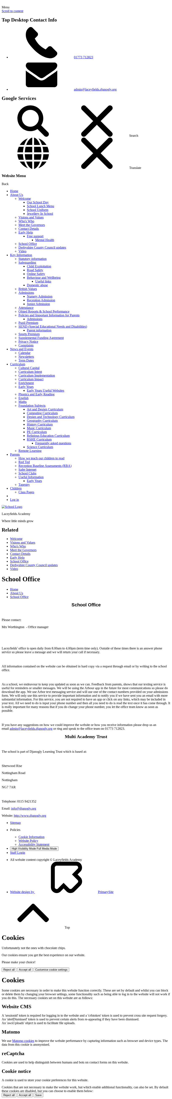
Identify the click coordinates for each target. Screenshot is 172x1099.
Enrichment (26, 383)
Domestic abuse (37, 285)
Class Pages (26, 492)
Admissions (26, 292)
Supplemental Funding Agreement (41, 338)
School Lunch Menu (40, 206)
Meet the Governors (31, 225)
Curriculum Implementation (36, 375)
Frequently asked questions (53, 443)
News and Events (21, 349)
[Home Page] (12, 507)
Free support (35, 236)
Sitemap (15, 822)
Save (38, 1095)
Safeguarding (27, 262)
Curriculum (17, 364)
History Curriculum (40, 424)
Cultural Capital (28, 368)
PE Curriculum (37, 432)
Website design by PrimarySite (61, 892)
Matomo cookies (23, 1041)
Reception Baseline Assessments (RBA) (45, 466)
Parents (15, 454)
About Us (16, 195)
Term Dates (26, 360)
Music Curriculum (39, 428)
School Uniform (37, 210)
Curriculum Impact (30, 379)
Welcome (24, 198)
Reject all (9, 969)
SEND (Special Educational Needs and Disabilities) (52, 326)
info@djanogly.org (23, 808)
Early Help (25, 232)
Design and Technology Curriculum (50, 417)
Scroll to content (12, 11)
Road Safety (35, 270)
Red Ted (24, 462)
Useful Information (31, 477)
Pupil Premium (28, 323)
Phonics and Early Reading (36, 394)
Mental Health (44, 240)
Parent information (39, 330)
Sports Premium (29, 334)
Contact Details (28, 228)
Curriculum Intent (30, 371)
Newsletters (26, 356)
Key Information (21, 255)
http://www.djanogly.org (30, 815)
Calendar (24, 353)
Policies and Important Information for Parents (48, 315)
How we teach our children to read (41, 458)
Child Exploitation (39, 266)
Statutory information (32, 259)
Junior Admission (38, 304)
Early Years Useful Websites (45, 390)
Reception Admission (41, 300)
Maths (22, 402)
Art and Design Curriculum (45, 409)
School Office (27, 243)
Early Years (26, 386)
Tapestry (24, 484)
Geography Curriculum (42, 420)
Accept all (25, 969)
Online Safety (36, 274)
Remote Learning (30, 450)
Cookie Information (31, 837)
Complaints (26, 345)
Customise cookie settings (51, 969)
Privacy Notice (28, 341)
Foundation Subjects (32, 405)
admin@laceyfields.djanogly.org (95, 89)
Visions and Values (31, 217)
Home (14, 191)
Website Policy (28, 840)
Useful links (43, 281)
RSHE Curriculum (39, 439)
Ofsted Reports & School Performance (43, 311)
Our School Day (38, 202)
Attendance (26, 307)
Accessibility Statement (33, 844)
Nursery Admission (39, 296)
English (23, 398)
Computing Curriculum (42, 413)
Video (22, 251)
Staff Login (17, 852)
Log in (14, 499)
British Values (27, 289)
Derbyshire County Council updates (42, 247)
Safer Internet (27, 469)
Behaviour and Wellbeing (44, 277)
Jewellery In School (40, 213)
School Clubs (27, 473)
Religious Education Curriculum (48, 435)
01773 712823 (83, 57)
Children (16, 488)
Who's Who (26, 221)
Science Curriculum (40, 447)
